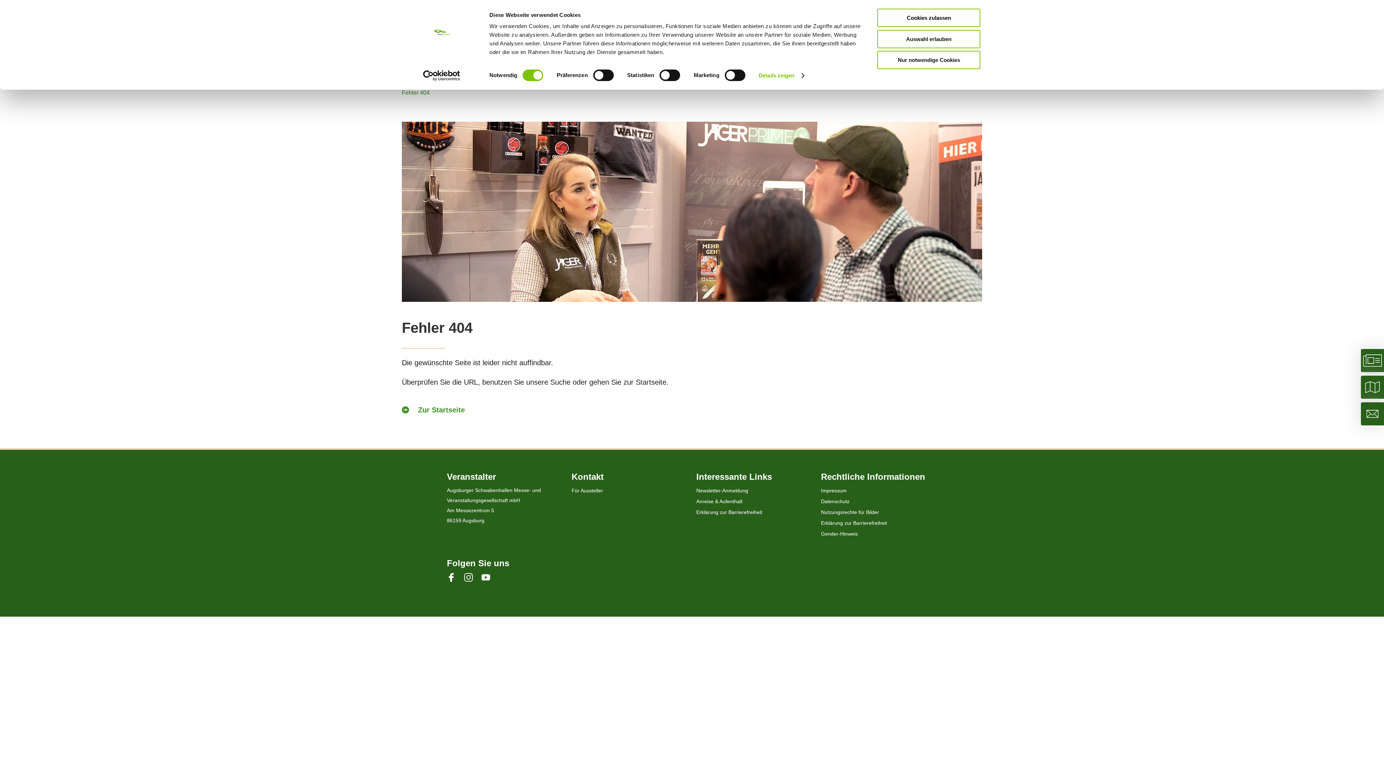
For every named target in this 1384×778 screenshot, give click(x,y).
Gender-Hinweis (839, 534)
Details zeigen (776, 75)
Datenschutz (835, 501)
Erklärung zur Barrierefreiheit (729, 512)
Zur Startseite (441, 410)
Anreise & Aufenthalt (719, 501)
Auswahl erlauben (929, 39)
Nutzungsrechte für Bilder (850, 512)
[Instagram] (473, 577)
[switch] (603, 75)
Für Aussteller (587, 490)
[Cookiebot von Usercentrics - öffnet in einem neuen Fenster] (441, 75)
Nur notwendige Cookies (929, 60)
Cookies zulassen (929, 18)
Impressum (834, 490)
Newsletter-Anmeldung (722, 490)
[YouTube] (490, 577)
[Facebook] (455, 577)
